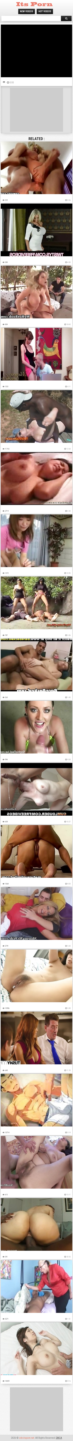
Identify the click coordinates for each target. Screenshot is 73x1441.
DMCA (59, 1437)
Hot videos (44, 11)
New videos (26, 11)
